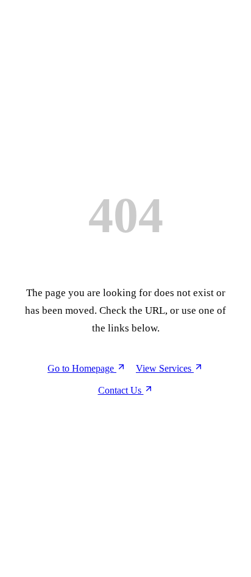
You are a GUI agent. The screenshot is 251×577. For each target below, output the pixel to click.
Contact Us (121, 390)
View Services (165, 368)
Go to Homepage (82, 368)
